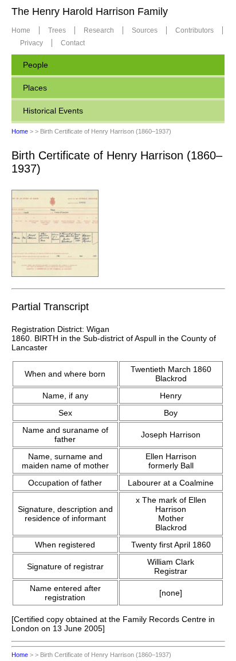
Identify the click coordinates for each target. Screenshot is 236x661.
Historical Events (53, 110)
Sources (145, 30)
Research (99, 30)
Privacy (31, 43)
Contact (73, 43)
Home (20, 30)
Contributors (194, 30)
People (35, 64)
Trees (57, 30)
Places (35, 87)
